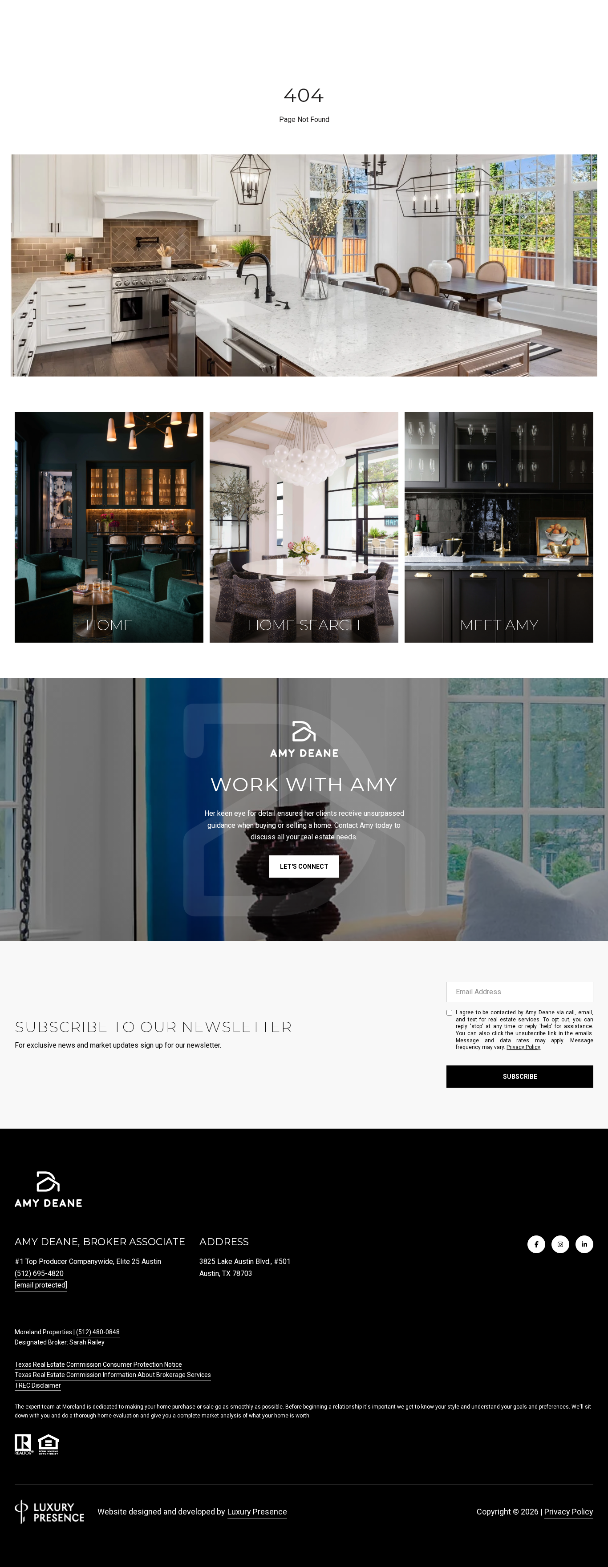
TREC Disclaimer (38, 1385)
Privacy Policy (523, 1047)
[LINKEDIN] (584, 1244)
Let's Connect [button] (304, 866)
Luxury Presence (257, 1511)
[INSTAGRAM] (560, 1244)
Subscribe (520, 1076)
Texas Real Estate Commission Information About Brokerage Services (113, 1374)
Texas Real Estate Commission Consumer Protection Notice (98, 1364)
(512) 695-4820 (39, 1273)
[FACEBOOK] (536, 1244)
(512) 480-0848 (98, 1332)
